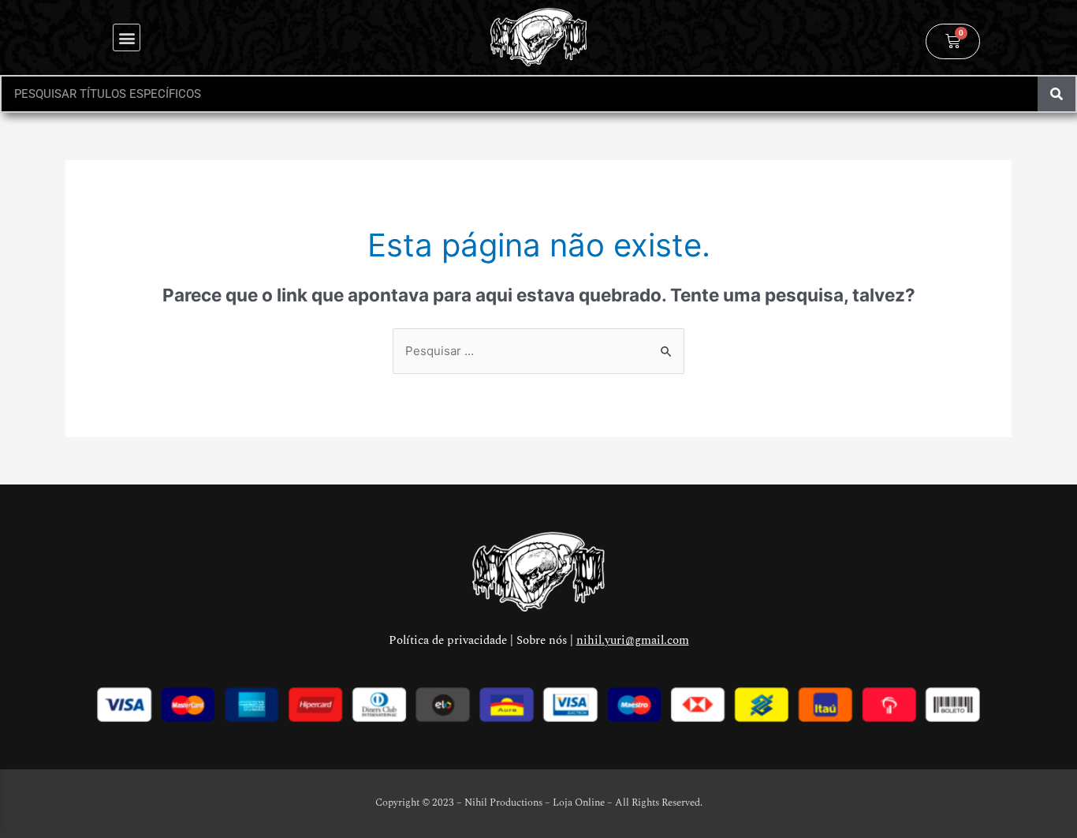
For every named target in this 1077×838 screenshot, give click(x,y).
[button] (126, 37)
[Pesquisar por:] (538, 350)
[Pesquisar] (1056, 94)
